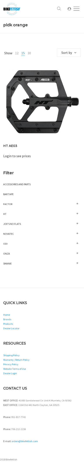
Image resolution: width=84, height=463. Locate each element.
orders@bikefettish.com (25, 441)
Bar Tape (8, 194)
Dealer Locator (11, 328)
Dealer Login (10, 373)
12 (17, 53)
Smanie (7, 263)
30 (29, 53)
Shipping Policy (11, 355)
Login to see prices (17, 156)
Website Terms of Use (14, 368)
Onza (6, 253)
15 (23, 53)
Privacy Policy (10, 364)
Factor (7, 204)
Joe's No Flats (12, 223)
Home (6, 314)
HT (4, 214)
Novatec (8, 233)
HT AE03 (10, 146)
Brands (7, 319)
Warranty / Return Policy (16, 359)
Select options (42, 107)
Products (8, 323)
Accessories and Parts (17, 184)
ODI (5, 243)
